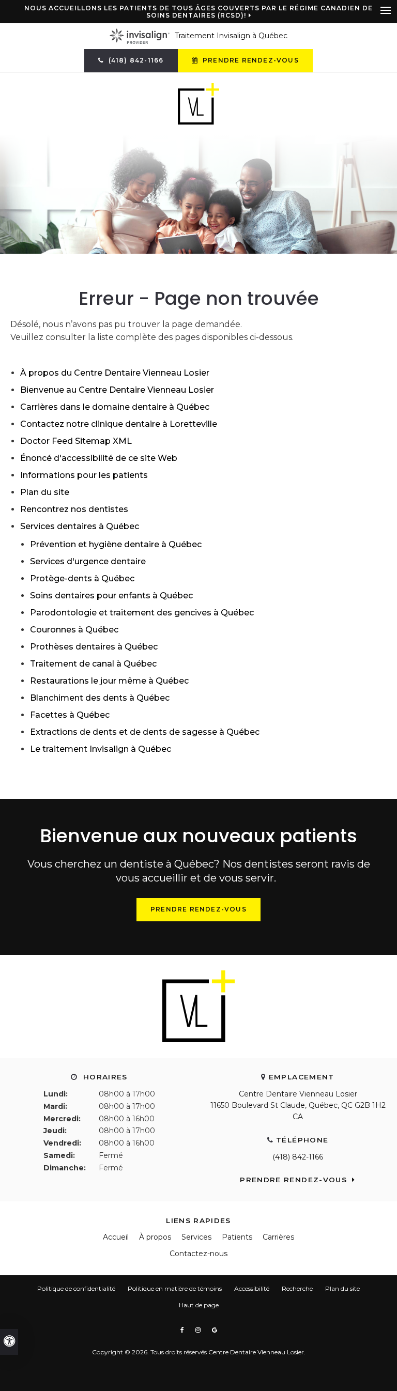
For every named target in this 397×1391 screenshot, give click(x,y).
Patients (237, 1237)
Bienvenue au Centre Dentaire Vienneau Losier (117, 390)
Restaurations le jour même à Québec (109, 681)
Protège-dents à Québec (82, 578)
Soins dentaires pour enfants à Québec (111, 595)
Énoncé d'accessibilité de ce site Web (98, 458)
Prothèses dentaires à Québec (94, 647)
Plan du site (44, 492)
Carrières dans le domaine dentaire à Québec (114, 407)
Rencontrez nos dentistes (74, 509)
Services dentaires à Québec (79, 526)
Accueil (116, 1237)
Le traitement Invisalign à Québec (100, 749)
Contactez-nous (198, 1253)
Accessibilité (251, 1288)
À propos (155, 1237)
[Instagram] (199, 1330)
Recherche (297, 1288)
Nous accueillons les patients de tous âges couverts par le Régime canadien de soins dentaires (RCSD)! (198, 12)
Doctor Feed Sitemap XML (76, 441)
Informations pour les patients (84, 475)
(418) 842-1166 (297, 1157)
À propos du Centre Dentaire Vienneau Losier (114, 373)
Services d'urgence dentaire (88, 561)
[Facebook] (183, 1330)
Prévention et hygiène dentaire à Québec (116, 544)
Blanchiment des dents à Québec (100, 698)
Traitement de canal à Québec (93, 664)
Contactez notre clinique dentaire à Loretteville (118, 424)
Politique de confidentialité (76, 1288)
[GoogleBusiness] (214, 1330)
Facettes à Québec (70, 715)
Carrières (278, 1237)
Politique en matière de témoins (175, 1288)
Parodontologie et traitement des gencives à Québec (142, 612)
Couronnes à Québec (74, 630)
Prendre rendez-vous (250, 60)
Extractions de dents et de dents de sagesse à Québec (144, 732)
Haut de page (199, 1305)
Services (196, 1237)
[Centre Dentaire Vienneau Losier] (198, 103)
